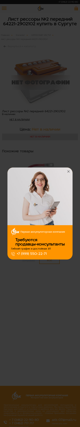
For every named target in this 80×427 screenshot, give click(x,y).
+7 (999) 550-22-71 (32, 254)
